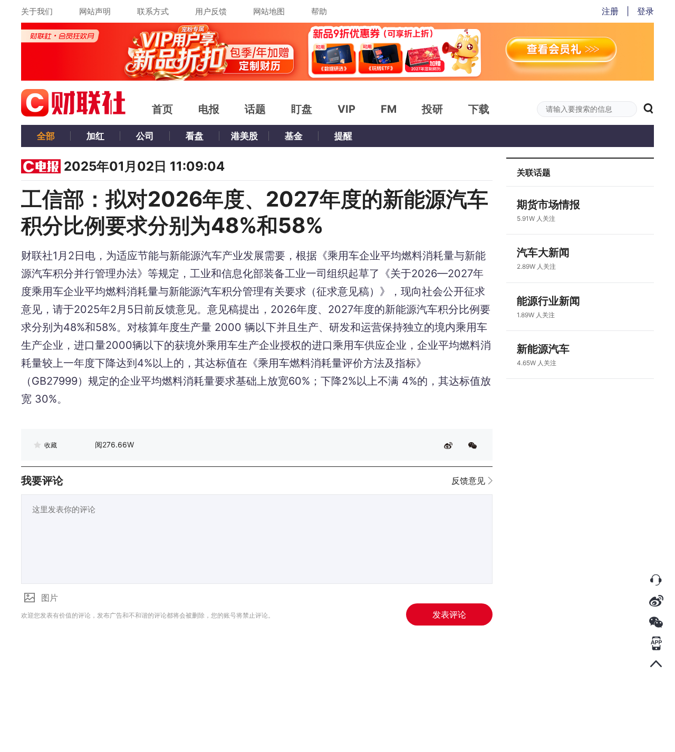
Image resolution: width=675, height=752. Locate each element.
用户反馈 (211, 11)
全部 (46, 136)
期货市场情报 (548, 204)
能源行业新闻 (548, 301)
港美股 (244, 136)
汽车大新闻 (543, 252)
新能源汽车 (543, 349)
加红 (95, 136)
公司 (145, 136)
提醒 (343, 136)
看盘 (195, 136)
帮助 (319, 11)
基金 (294, 136)
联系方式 (153, 11)
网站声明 (95, 11)
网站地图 (269, 11)
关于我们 (37, 11)
